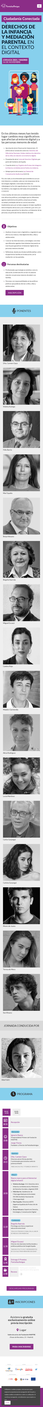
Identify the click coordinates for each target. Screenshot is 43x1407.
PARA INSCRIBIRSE (21, 1346)
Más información (12, 1399)
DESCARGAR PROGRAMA (21, 1288)
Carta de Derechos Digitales (28, 159)
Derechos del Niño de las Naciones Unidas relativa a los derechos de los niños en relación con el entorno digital (23, 153)
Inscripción (14, 292)
